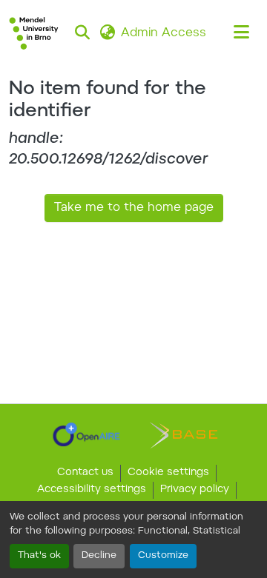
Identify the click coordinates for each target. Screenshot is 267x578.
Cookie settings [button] (168, 473)
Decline (99, 555)
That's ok (39, 555)
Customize (163, 555)
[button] (34, 33)
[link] (86, 434)
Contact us (85, 473)
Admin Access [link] (163, 33)
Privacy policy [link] (194, 490)
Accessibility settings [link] (91, 490)
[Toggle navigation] (242, 33)
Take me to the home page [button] (134, 208)
